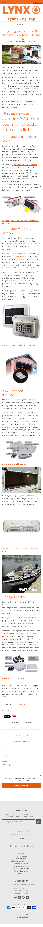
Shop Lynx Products (21, 866)
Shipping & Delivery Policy (21, 861)
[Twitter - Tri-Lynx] (15, 897)
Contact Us (21, 873)
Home (21, 854)
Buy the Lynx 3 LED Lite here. (15, 464)
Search (21, 839)
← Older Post (14, 722)
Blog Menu (21, 25)
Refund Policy (21, 859)
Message (5, 761)
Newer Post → (28, 722)
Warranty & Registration (21, 868)
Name (4, 745)
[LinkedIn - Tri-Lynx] (27, 897)
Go (38, 822)
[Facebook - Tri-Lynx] (19, 897)
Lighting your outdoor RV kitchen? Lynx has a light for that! (21, 35)
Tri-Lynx (25, 915)
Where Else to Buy (21, 871)
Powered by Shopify (21, 917)
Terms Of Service (21, 864)
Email (4, 753)
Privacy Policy (21, 856)
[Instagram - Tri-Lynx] (23, 897)
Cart (38, 2)
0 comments (6, 710)
